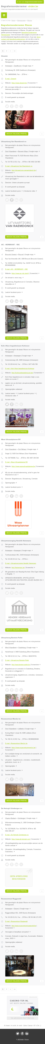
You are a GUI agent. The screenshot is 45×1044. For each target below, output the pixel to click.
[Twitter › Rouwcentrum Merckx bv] (7, 779)
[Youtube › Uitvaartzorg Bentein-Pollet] (21, 690)
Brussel (20, 254)
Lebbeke (21, 729)
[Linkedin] (27, 1033)
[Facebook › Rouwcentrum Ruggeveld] (12, 951)
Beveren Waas (23, 151)
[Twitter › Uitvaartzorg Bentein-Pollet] (7, 690)
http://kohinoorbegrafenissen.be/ (22, 373)
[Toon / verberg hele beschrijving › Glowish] (24, 88)
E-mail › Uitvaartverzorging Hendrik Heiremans (20, 563)
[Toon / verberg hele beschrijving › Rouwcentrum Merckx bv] (24, 755)
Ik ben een (30, 2)
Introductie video (30, 191)
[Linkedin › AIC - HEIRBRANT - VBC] (16, 301)
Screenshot (33, 83)
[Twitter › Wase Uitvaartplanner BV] (7, 496)
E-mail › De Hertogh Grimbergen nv (17, 835)
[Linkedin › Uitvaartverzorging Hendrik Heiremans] (16, 593)
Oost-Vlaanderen (10, 151)
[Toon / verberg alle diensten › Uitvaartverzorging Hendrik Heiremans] (24, 579)
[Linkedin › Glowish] (16, 106)
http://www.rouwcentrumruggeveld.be (24, 926)
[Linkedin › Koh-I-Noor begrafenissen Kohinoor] (16, 404)
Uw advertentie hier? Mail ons (22, 1018)
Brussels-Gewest (11, 254)
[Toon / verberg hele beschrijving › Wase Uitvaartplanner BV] (24, 473)
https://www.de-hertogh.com (21, 839)
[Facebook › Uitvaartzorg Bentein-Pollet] (12, 690)
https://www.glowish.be (19, 83)
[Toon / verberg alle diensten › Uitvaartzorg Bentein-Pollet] (24, 676)
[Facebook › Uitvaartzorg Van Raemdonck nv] (12, 200)
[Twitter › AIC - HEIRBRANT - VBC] (7, 301)
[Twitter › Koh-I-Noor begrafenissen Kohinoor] (7, 404)
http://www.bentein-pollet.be (21, 665)
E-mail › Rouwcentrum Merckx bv (16, 743)
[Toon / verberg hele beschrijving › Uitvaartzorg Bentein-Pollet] (24, 670)
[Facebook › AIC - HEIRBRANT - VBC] (12, 301)
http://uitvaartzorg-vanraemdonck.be (24, 170)
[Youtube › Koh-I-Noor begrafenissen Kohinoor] (21, 404)
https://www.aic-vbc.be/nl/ (20, 273)
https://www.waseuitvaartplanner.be (23, 466)
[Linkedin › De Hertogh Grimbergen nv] (16, 864)
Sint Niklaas (22, 449)
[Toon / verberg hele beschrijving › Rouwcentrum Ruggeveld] (24, 932)
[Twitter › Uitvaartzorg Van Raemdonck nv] (7, 200)
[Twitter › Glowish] (7, 106)
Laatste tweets (11, 393)
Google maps (28, 66)
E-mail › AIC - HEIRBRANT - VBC (16, 269)
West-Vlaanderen (11, 647)
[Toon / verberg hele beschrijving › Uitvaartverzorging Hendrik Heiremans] (24, 573)
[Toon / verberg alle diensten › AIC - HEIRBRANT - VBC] (24, 283)
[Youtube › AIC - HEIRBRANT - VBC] (21, 301)
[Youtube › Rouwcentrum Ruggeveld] (21, 951)
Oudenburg (22, 647)
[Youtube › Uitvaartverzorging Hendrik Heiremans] (21, 593)
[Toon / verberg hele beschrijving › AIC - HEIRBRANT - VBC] (24, 278)
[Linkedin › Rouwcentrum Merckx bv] (16, 779)
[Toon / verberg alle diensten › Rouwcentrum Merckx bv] (24, 761)
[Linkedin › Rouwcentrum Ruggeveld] (16, 951)
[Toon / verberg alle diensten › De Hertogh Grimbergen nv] (24, 850)
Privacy (27, 1039)
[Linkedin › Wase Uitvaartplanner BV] (16, 496)
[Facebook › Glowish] (12, 106)
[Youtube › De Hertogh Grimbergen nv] (21, 864)
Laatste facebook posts (14, 191)
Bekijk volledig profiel (17, 134)
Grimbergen (21, 818)
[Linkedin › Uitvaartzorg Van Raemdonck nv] (16, 200)
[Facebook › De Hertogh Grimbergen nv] (12, 864)
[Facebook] (22, 1033)
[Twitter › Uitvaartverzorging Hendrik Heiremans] (7, 593)
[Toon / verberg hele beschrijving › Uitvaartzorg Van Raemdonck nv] (24, 177)
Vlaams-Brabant (10, 818)
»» (14, 51)
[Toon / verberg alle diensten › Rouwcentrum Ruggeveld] (24, 937)
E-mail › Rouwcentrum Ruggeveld (16, 921)
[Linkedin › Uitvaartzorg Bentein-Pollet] (16, 690)
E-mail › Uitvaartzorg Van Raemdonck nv (18, 166)
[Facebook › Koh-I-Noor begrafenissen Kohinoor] (12, 404)
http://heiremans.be (18, 567)
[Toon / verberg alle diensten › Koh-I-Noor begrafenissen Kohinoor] (24, 384)
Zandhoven (17, 66)
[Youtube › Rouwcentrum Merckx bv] (21, 779)
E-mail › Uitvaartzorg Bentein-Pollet (17, 660)
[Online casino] (22, 997)
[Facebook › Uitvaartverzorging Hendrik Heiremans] (12, 593)
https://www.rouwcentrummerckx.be (23, 747)
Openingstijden (11, 483)
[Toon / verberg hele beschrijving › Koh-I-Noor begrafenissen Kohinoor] (24, 378)
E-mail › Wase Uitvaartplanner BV (16, 462)
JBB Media (21, 1039)
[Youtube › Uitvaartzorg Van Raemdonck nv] (21, 200)
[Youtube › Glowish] (21, 106)
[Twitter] (18, 1033)
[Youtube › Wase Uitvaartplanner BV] (21, 496)
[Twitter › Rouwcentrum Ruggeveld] (7, 951)
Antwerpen (8, 66)
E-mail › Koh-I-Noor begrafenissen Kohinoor (19, 368)
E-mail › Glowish (10, 79)
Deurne (16, 909)
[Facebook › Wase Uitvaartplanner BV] (12, 496)
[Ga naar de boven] (42, 133)
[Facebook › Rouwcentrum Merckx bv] (12, 779)
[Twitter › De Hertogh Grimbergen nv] (7, 864)
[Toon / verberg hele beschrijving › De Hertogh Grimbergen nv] (24, 844)
